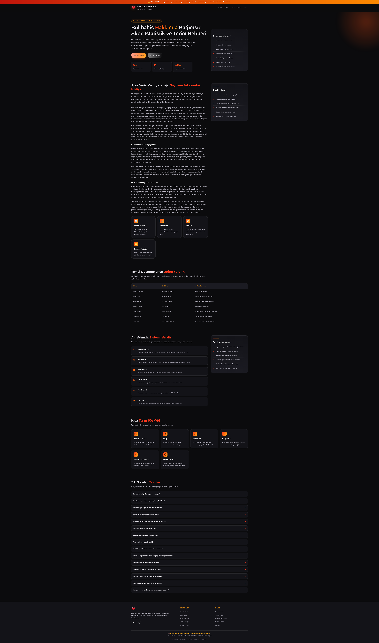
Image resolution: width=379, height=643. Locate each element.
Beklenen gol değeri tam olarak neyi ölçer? (147, 507)
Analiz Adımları (184, 618)
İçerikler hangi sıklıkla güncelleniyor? (146, 562)
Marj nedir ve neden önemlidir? (144, 542)
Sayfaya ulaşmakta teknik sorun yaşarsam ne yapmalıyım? (153, 556)
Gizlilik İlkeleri (219, 615)
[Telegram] (133, 623)
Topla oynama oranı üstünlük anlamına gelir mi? (149, 521)
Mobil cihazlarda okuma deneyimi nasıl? (147, 569)
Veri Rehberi (184, 612)
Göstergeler (183, 615)
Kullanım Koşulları (221, 618)
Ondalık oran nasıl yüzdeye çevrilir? (145, 535)
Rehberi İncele (139, 55)
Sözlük (239, 7)
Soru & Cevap (184, 625)
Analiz (233, 7)
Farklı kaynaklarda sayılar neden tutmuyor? (148, 549)
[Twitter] (139, 623)
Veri (227, 7)
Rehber (220, 7)
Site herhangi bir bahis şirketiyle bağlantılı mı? (149, 501)
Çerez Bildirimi (220, 621)
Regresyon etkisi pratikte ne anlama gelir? (147, 583)
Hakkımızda (219, 612)
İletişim (217, 625)
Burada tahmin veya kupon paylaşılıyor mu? (148, 576)
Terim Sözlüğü (184, 621)
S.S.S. (246, 7)
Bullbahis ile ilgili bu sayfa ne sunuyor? (146, 494)
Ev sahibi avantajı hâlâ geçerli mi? (144, 528)
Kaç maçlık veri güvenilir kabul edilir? (146, 514)
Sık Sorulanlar (155, 55)
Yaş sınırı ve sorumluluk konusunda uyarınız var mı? (151, 590)
